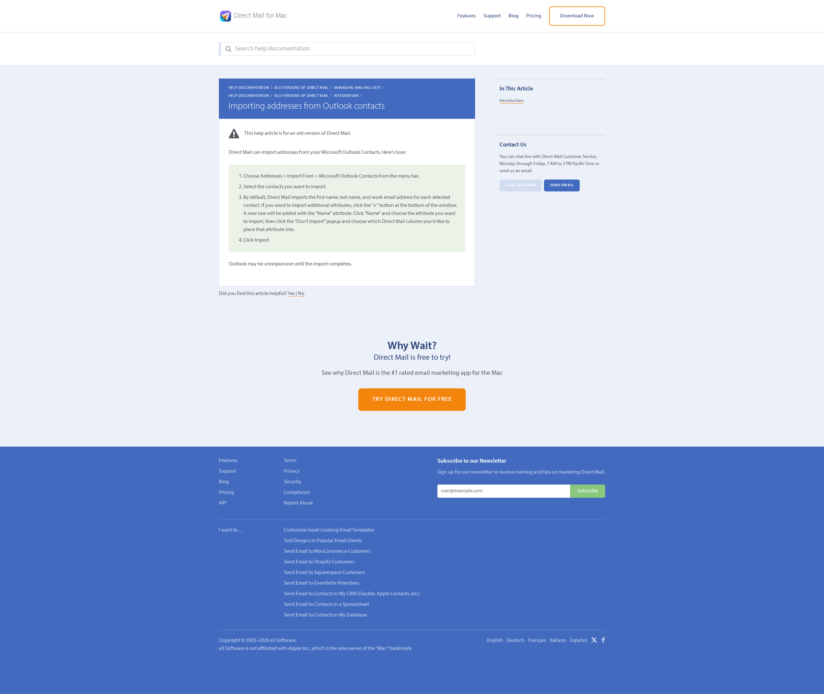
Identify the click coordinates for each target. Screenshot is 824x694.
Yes (291, 293)
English (495, 640)
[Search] (228, 49)
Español (578, 640)
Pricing (533, 16)
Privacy (292, 471)
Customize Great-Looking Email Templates (329, 530)
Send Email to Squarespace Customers (324, 572)
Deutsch (515, 640)
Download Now (577, 16)
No (301, 293)
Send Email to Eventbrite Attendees (321, 583)
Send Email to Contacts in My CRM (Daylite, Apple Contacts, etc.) (352, 594)
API (222, 503)
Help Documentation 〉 (251, 88)
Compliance (297, 492)
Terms (290, 460)
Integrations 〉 (349, 96)
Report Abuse (298, 503)
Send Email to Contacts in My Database (325, 615)
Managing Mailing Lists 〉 (360, 88)
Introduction (512, 100)
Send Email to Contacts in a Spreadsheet (326, 604)
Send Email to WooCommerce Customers (327, 551)
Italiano (558, 640)
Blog (514, 16)
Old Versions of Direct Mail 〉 (304, 88)
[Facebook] (603, 641)
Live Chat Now (520, 185)
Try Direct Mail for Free (412, 400)
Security (292, 482)
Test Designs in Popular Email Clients (323, 540)
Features (466, 16)
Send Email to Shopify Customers (319, 562)
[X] (594, 641)
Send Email (562, 185)
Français (537, 640)
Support (492, 16)
